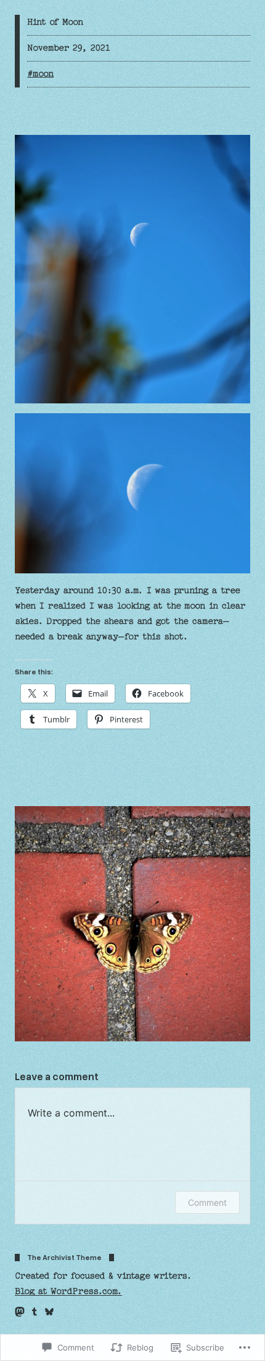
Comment (207, 1202)
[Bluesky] (49, 1312)
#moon (40, 74)
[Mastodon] (20, 1312)
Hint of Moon (55, 22)
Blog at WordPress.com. (68, 1291)
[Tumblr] (34, 1312)
